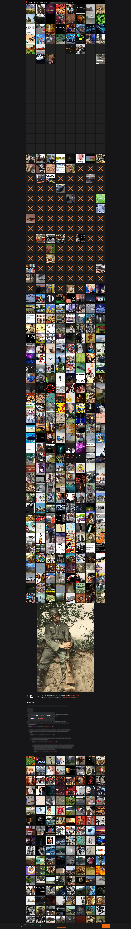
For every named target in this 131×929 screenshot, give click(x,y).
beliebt (41, 2)
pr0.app (95, 1)
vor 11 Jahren (45, 695)
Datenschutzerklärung (61, 927)
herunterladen (72, 695)
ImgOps (62, 695)
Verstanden (106, 926)
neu (38, 2)
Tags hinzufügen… (75, 697)
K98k (50, 697)
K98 (43, 697)
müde (56, 697)
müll (45, 2)
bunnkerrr (52, 695)
